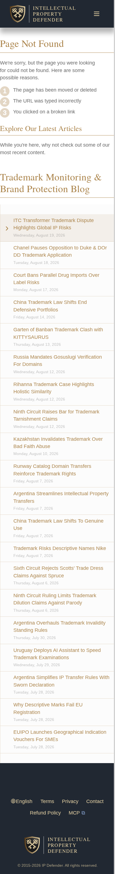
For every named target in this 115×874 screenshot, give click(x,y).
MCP (74, 813)
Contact (95, 801)
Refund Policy (45, 813)
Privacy (70, 801)
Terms (47, 801)
